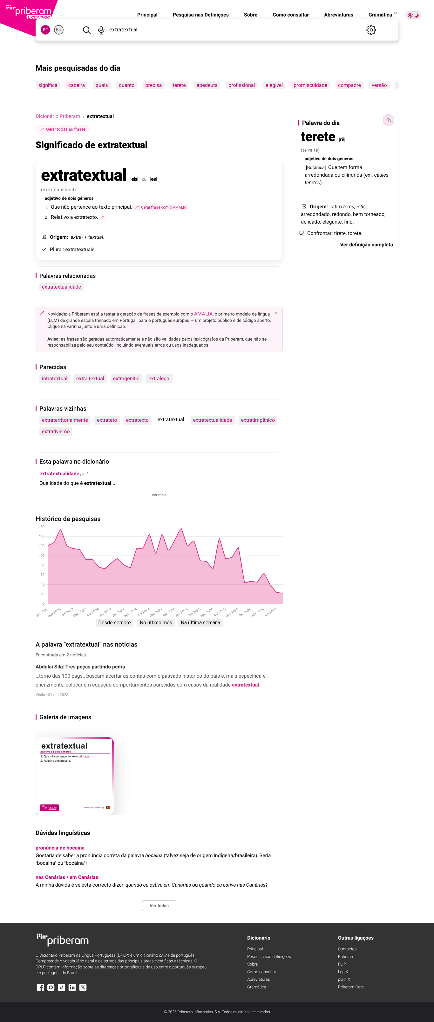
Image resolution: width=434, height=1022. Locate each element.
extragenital (126, 378)
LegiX (343, 972)
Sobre (250, 15)
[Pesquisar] (86, 30)
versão (379, 85)
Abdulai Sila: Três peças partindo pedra (80, 667)
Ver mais (159, 495)
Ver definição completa (366, 245)
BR (59, 29)
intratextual (54, 378)
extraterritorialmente (65, 420)
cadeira (76, 85)
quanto (127, 85)
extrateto (107, 420)
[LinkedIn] (72, 990)
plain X (344, 979)
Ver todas (159, 905)
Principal (147, 15)
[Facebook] (40, 990)
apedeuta (207, 85)
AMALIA (203, 314)
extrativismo (56, 431)
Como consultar (291, 15)
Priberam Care (351, 987)
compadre (349, 85)
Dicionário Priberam (58, 116)
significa (48, 85)
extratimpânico (258, 420)
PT (46, 29)
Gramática (381, 15)
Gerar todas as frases (66, 129)
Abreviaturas (338, 15)
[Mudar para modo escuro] (413, 15)
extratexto (137, 420)
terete (179, 85)
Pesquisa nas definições (269, 956)
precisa (154, 85)
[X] (83, 990)
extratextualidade (61, 287)
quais (102, 85)
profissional (241, 85)
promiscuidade (310, 85)
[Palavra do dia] (388, 120)
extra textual (90, 378)
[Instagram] (51, 990)
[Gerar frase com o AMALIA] (102, 217)
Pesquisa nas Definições (201, 15)
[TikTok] (61, 990)
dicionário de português (167, 955)
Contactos (347, 949)
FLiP (342, 964)
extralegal (159, 378)
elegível (274, 85)
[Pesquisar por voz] (101, 30)
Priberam (346, 956)
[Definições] (371, 30)
